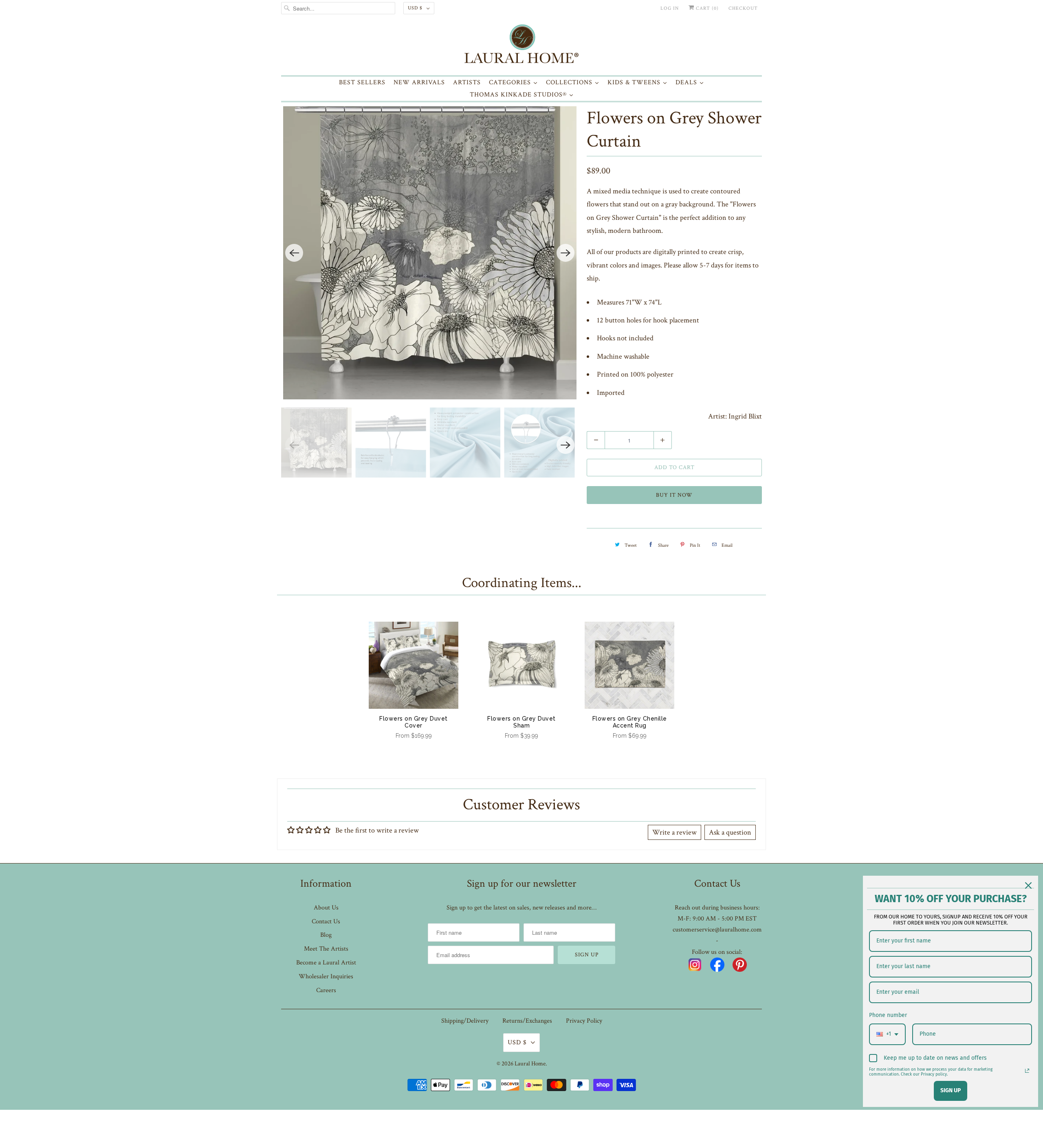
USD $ (415, 8)
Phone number (888, 1015)
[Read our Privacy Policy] (1027, 1071)
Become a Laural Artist (326, 962)
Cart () (706, 8)
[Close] (1028, 885)
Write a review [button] (674, 832)
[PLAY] (430, 252)
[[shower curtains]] (430, 252)
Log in (669, 8)
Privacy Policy (584, 1021)
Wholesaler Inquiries (326, 976)
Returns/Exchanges (527, 1021)
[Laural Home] (521, 45)
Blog (326, 935)
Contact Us (326, 921)
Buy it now (674, 495)
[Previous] (294, 253)
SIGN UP (950, 1090)
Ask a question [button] (730, 832)
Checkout (743, 8)
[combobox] (887, 1034)
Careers (326, 990)
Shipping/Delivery (464, 1021)
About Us (326, 907)
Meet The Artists (326, 949)
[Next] (565, 253)
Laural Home (530, 1063)
